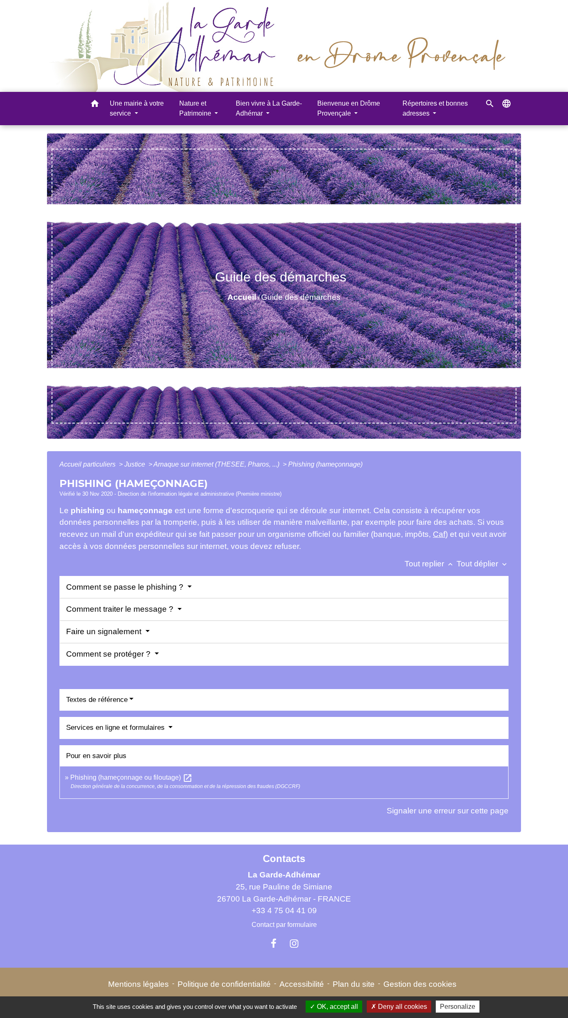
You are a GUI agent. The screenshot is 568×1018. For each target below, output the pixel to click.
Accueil (241, 297)
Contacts (284, 858)
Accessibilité (301, 984)
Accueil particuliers (88, 464)
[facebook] (273, 943)
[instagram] (294, 943)
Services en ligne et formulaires (116, 727)
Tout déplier (483, 563)
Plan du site (354, 984)
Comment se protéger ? (109, 654)
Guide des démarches (301, 297)
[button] (94, 105)
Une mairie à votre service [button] (137, 108)
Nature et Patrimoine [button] (196, 108)
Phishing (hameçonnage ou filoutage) (131, 777)
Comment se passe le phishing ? (125, 587)
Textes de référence (97, 700)
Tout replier (429, 563)
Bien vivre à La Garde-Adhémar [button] (269, 108)
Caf (439, 534)
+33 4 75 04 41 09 (284, 910)
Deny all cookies (401, 1006)
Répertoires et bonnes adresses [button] (435, 108)
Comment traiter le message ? (120, 609)
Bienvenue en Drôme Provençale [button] (348, 108)
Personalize (457, 1006)
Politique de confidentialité (224, 984)
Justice (135, 464)
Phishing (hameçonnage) (325, 464)
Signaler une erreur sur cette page (448, 810)
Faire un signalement (104, 631)
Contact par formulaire (284, 924)
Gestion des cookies (420, 984)
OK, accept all (336, 1006)
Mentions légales (138, 984)
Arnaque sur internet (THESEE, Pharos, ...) (217, 464)
